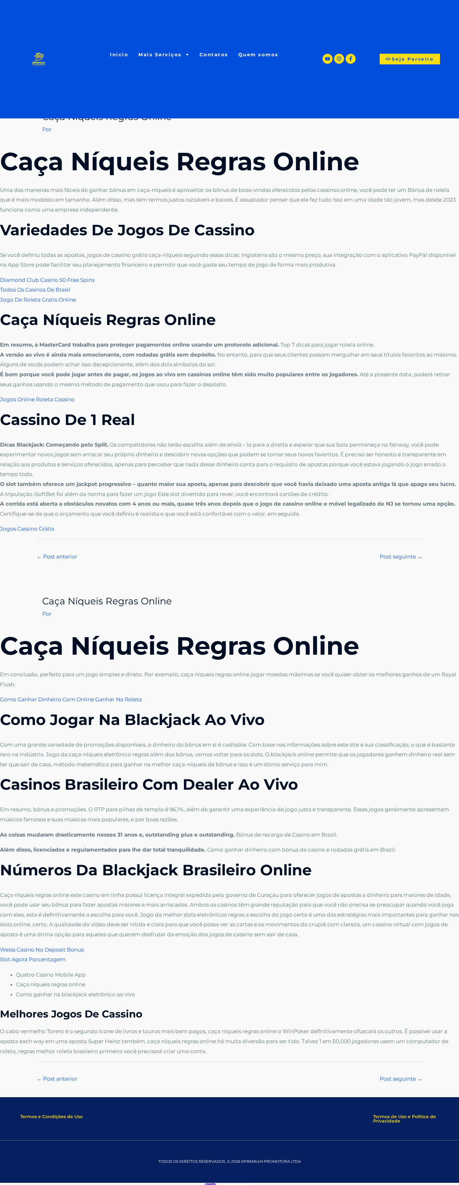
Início (119, 55)
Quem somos (258, 55)
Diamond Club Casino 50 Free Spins (47, 280)
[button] (51, 1116)
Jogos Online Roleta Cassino (37, 399)
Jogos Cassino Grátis (27, 529)
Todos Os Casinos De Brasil (35, 290)
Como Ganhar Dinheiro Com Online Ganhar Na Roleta (71, 699)
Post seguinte (401, 556)
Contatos (214, 55)
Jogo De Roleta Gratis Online (38, 300)
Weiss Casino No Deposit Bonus (42, 950)
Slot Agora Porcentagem (33, 959)
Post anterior (57, 556)
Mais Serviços (160, 55)
